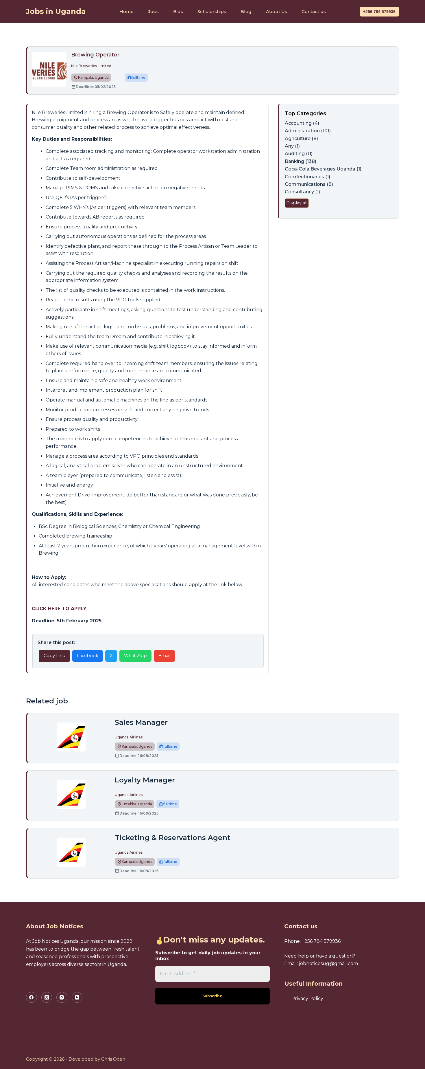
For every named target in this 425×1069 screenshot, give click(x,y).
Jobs (153, 11)
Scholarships (211, 11)
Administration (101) (308, 130)
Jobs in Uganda (56, 11)
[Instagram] (61, 997)
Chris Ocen (113, 1059)
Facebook (87, 655)
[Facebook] (31, 997)
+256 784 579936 (379, 11)
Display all (296, 203)
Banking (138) (300, 161)
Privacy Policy (307, 998)
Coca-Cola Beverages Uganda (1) (323, 169)
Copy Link (54, 655)
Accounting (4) (302, 123)
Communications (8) (309, 184)
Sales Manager (141, 722)
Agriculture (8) (301, 138)
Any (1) (292, 146)
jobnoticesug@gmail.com (328, 963)
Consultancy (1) (302, 192)
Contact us (314, 11)
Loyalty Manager (145, 780)
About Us (276, 11)
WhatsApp (135, 655)
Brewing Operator (96, 55)
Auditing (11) (299, 153)
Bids (178, 11)
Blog (246, 11)
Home (126, 11)
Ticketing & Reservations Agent (172, 837)
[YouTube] (77, 997)
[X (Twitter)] (46, 997)
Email (164, 655)
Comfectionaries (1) (307, 176)
